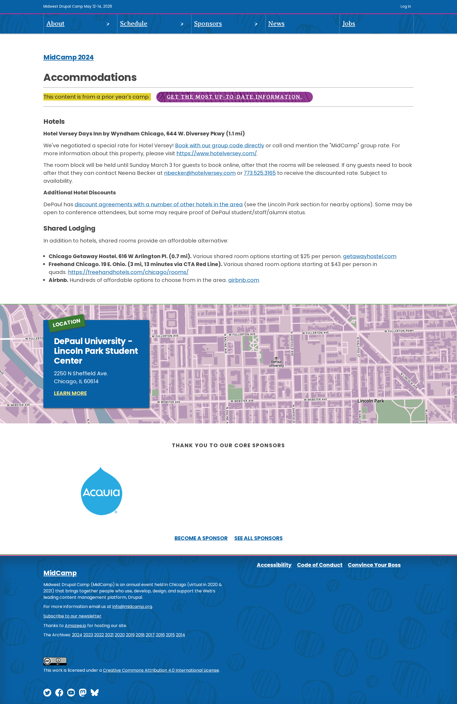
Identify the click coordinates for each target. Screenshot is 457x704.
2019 (130, 635)
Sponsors (208, 23)
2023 (88, 635)
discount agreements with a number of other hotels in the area (159, 204)
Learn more (70, 393)
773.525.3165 (260, 173)
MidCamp (60, 573)
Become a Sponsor (201, 538)
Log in (406, 6)
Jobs (348, 23)
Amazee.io (75, 626)
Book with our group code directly (219, 145)
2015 (170, 635)
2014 (180, 635)
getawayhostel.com (369, 256)
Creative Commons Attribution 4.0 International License (161, 670)
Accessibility (274, 565)
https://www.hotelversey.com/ (216, 153)
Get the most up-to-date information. (234, 97)
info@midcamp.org (132, 607)
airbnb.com (243, 280)
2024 (77, 635)
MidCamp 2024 (68, 57)
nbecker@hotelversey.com (200, 173)
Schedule (133, 23)
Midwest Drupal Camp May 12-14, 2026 (77, 6)
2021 (109, 635)
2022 (99, 635)
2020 (120, 635)
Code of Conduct (319, 565)
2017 (150, 635)
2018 (140, 635)
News (276, 23)
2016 (160, 635)
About (55, 23)
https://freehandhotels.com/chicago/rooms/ (128, 272)
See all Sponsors (258, 538)
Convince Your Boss (374, 565)
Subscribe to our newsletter (72, 616)
